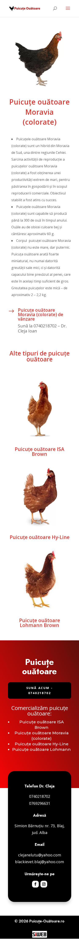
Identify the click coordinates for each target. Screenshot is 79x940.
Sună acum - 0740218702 (39, 690)
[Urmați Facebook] (35, 884)
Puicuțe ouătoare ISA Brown (39, 451)
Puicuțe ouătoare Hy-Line (40, 537)
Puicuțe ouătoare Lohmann (41, 749)
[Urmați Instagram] (43, 884)
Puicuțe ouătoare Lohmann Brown (39, 623)
